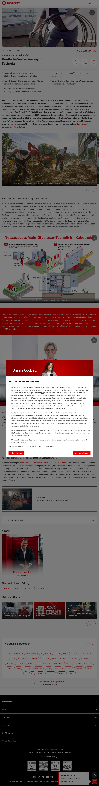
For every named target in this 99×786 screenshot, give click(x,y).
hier (42, 393)
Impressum (50, 446)
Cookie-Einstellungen (34, 446)
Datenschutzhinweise (16, 446)
